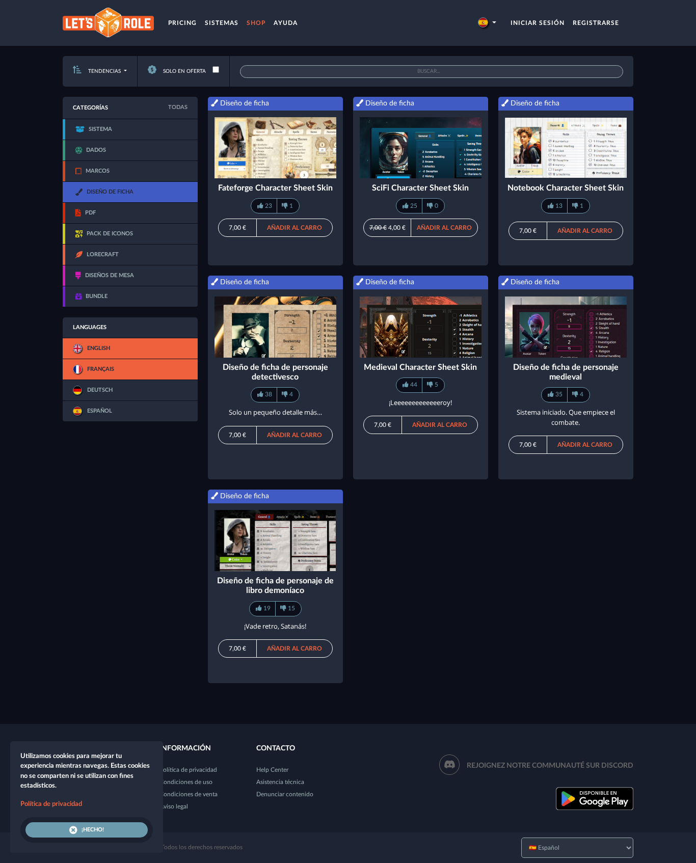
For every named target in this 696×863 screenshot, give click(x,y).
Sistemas (221, 23)
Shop (256, 23)
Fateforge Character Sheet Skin (275, 188)
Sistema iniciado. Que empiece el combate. (566, 417)
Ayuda (286, 23)
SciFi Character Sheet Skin (420, 188)
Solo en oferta (184, 71)
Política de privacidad (188, 770)
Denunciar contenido (284, 794)
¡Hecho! (93, 829)
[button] (487, 23)
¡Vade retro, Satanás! (275, 626)
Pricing (182, 23)
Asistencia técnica (280, 782)
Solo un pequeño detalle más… (275, 412)
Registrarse (596, 23)
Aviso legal (173, 806)
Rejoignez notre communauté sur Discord (550, 765)
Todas (178, 107)
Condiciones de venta (188, 794)
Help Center (272, 770)
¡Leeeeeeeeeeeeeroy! (420, 402)
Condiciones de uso (185, 782)
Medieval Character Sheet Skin (420, 367)
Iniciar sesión (538, 23)
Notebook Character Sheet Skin (565, 188)
